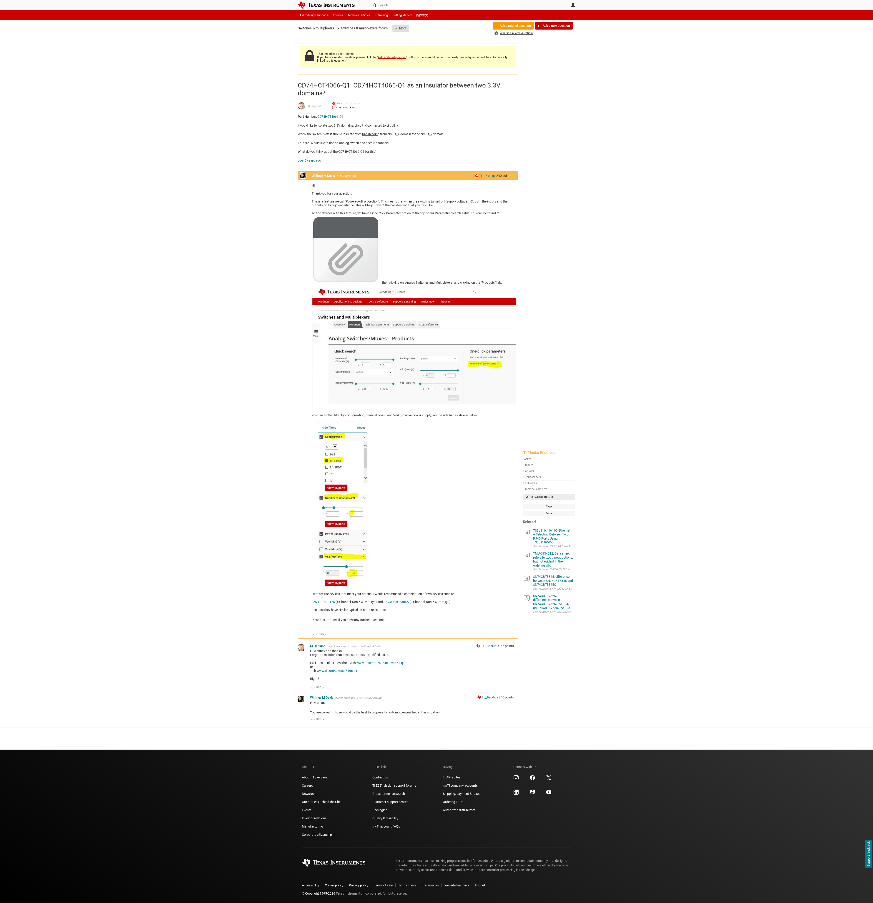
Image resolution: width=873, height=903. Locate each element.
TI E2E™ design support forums (394, 785)
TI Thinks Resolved (539, 452)
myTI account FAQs (386, 826)
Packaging (379, 810)
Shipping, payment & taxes (461, 793)
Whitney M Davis (324, 176)
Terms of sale (383, 885)
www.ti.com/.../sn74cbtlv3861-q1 (380, 663)
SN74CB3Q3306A (396, 602)
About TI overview (314, 777)
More (402, 28)
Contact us (380, 777)
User (573, 5)
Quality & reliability (385, 818)
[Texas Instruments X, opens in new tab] (549, 779)
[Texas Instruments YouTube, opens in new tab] (549, 793)
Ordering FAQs (453, 802)
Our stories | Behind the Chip (321, 802)
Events (306, 810)
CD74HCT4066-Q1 (542, 497)
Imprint (480, 885)
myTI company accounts (460, 785)
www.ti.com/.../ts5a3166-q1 (337, 671)
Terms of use (407, 885)
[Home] (329, 5)
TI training (381, 15)
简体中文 (422, 15)
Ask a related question (515, 26)
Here (315, 594)
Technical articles (359, 15)
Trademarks (430, 885)
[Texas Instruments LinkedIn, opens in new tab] (516, 793)
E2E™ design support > (314, 15)
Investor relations (314, 818)
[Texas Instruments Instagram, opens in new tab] (516, 779)
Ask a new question (556, 26)
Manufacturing (312, 826)
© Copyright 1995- (318, 893)
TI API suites (451, 777)
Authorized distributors (459, 810)
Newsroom (309, 793)
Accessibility (310, 885)
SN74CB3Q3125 (324, 602)
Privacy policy (358, 885)
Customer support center (390, 802)
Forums (338, 15)
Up (314, 635)
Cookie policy (334, 885)
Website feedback (456, 885)
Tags (549, 506)
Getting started (401, 15)
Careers (307, 785)
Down (324, 635)
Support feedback (868, 854)
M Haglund (314, 106)
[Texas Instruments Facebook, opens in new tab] (532, 779)
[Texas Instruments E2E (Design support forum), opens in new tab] (532, 793)
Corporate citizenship (317, 834)
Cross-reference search (388, 793)
